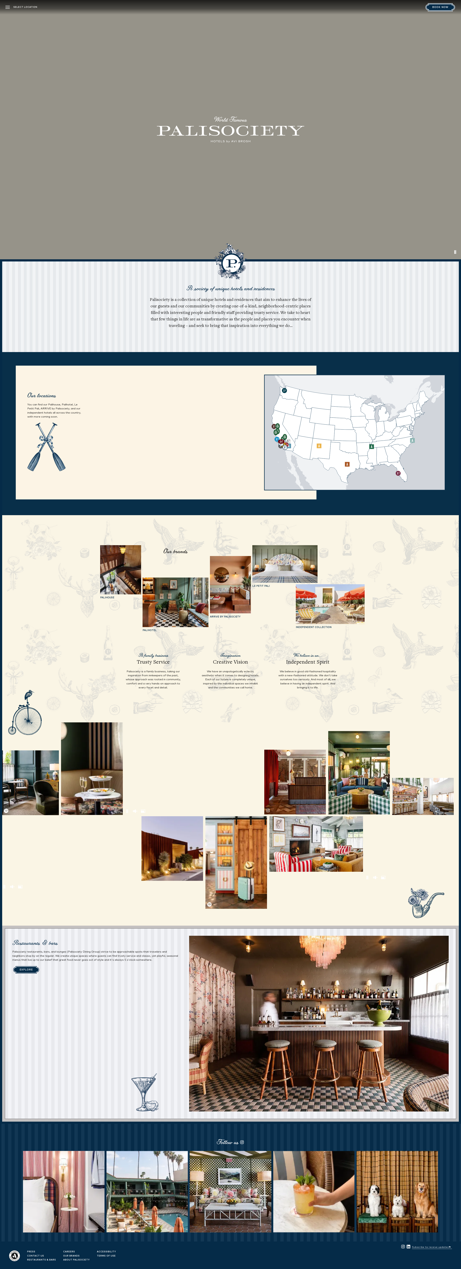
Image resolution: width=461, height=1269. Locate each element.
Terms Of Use (106, 1256)
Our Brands (71, 1256)
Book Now (440, 7)
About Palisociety (76, 1260)
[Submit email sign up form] (450, 1246)
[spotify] (30, 782)
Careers (69, 1252)
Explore (26, 970)
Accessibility (106, 1252)
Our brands (175, 551)
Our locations (41, 395)
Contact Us (35, 1256)
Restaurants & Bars (41, 1260)
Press (31, 1252)
